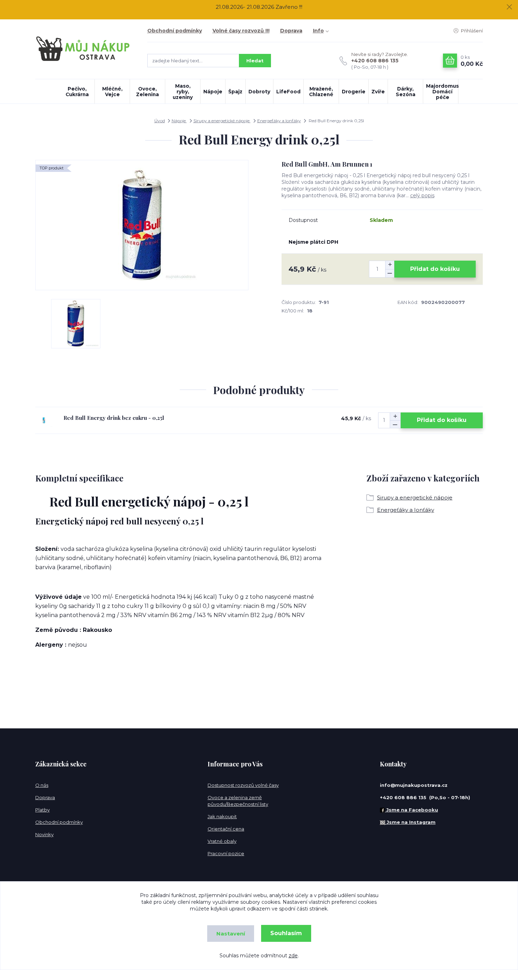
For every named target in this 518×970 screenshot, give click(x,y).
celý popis (422, 195)
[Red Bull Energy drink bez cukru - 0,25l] (44, 420)
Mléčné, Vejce (112, 91)
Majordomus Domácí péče (442, 91)
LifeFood (288, 91)
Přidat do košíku (435, 269)
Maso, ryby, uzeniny (183, 91)
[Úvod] (84, 49)
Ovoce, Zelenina (147, 91)
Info (318, 30)
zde (293, 955)
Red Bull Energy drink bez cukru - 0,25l (113, 417)
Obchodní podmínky (174, 30)
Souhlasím (286, 933)
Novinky (44, 834)
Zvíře (378, 91)
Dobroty (259, 91)
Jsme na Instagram (410, 822)
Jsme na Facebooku (411, 810)
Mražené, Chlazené (321, 91)
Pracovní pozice (226, 853)
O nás (41, 785)
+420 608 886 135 (375, 60)
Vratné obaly (222, 841)
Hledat (255, 60)
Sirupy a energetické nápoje (222, 120)
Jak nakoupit (222, 816)
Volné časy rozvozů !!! (241, 30)
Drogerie (353, 91)
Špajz (235, 91)
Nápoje (212, 91)
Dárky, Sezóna (405, 91)
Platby (42, 810)
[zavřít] (509, 7)
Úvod (159, 120)
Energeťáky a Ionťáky (279, 120)
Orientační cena (226, 829)
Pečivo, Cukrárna (77, 91)
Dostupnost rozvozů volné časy (243, 785)
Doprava (291, 30)
